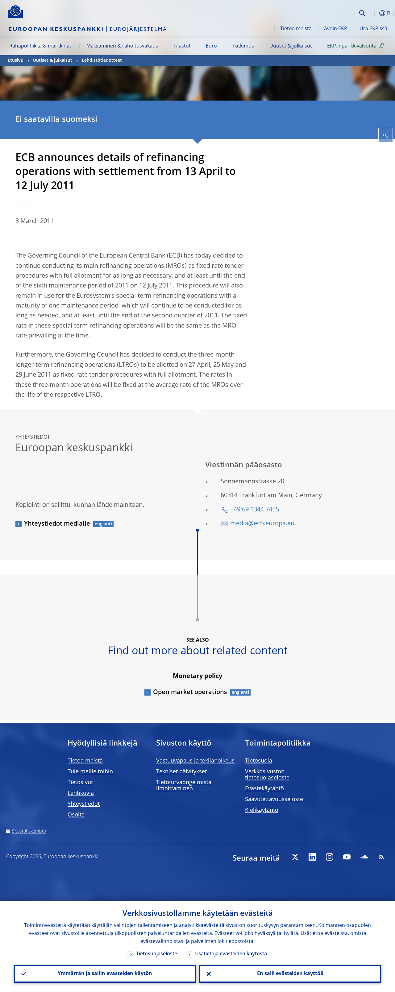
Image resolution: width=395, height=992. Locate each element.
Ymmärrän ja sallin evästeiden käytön (105, 973)
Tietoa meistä (296, 29)
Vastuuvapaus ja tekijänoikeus (195, 761)
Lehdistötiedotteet (102, 60)
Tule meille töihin (90, 772)
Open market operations (190, 692)
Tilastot (182, 46)
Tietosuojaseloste (156, 954)
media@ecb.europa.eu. (263, 524)
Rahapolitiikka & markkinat (40, 46)
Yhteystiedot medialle (57, 524)
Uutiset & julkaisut (290, 46)
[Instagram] (329, 856)
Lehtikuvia (81, 793)
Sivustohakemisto (29, 831)
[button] (371, 13)
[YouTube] (346, 856)
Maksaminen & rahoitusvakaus (122, 46)
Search (362, 13)
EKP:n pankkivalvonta (351, 46)
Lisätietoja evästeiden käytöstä (230, 954)
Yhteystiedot (84, 804)
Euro (211, 46)
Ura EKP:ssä (373, 29)
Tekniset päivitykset (181, 772)
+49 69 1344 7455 (254, 510)
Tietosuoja (258, 761)
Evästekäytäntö (264, 789)
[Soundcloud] (364, 856)
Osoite (76, 815)
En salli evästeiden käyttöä (290, 973)
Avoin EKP (335, 29)
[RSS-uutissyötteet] (381, 856)
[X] (295, 856)
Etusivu (15, 60)
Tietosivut (80, 782)
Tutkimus (243, 46)
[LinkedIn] (312, 856)
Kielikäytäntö (261, 810)
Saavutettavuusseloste (274, 799)
